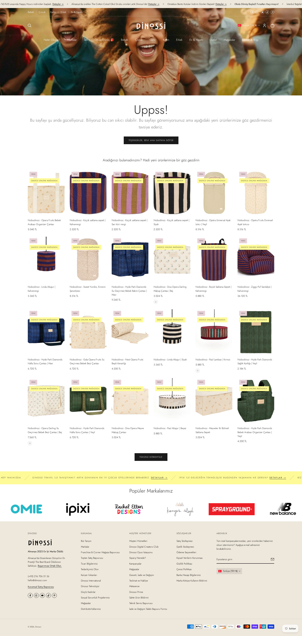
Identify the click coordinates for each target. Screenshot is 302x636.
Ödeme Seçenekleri (186, 552)
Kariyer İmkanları (89, 575)
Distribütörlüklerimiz (91, 609)
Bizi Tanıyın (86, 541)
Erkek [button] (179, 40)
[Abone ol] (272, 559)
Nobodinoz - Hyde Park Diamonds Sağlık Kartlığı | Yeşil (255, 361)
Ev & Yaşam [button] (196, 40)
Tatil (86, 40)
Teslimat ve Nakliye (138, 580)
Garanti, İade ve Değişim (141, 575)
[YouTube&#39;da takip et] (262, 12)
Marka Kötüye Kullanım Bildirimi (192, 580)
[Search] (29, 25)
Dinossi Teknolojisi (90, 586)
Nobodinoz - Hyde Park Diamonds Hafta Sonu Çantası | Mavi (45, 361)
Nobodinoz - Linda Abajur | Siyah (170, 359)
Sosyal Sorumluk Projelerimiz (95, 597)
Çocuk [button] (139, 40)
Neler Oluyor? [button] (52, 40)
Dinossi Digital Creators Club (144, 546)
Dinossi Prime (136, 592)
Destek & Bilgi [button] (250, 40)
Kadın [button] (166, 40)
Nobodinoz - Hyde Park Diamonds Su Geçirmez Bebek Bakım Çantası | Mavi (129, 290)
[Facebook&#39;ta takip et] (252, 12)
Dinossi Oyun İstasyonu (141, 552)
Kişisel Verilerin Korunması (190, 558)
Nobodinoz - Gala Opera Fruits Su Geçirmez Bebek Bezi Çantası (87, 361)
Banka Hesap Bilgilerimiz (189, 575)
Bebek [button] (124, 40)
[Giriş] (264, 25)
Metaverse (134, 586)
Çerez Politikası (184, 569)
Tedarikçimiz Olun (90, 569)
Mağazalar (229, 40)
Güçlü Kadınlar (88, 592)
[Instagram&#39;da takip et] (257, 12)
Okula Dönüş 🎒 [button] (104, 40)
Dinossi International (91, 580)
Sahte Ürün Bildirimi (139, 597)
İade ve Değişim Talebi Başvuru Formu (148, 609)
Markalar (72, 40)
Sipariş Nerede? (137, 558)
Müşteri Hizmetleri (138, 541)
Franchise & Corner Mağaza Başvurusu (100, 552)
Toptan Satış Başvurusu (92, 558)
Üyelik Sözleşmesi (185, 546)
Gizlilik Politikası (184, 563)
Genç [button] (153, 40)
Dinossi (38, 626)
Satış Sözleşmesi (185, 541)
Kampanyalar (135, 563)
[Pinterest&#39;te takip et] (272, 12)
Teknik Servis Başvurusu (141, 603)
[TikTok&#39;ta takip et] (267, 12)
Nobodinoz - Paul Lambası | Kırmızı (213, 359)
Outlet (213, 40)
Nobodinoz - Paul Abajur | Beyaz (170, 428)
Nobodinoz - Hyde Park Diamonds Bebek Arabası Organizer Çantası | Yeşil (255, 432)
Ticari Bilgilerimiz (89, 563)
